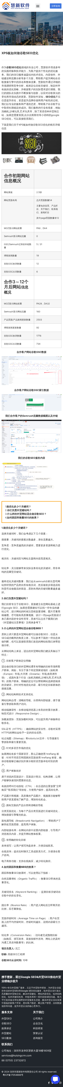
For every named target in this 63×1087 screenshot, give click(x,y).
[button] (37, 5)
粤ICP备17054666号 (13, 1075)
